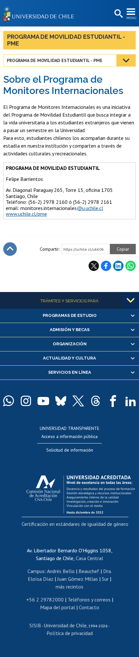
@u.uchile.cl (90, 208)
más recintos (69, 586)
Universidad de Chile (65, 625)
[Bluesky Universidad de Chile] (61, 401)
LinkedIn (118, 266)
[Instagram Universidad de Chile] (26, 401)
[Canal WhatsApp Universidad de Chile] (8, 401)
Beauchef (89, 571)
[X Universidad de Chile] (78, 401)
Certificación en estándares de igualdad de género (75, 524)
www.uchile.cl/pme (26, 214)
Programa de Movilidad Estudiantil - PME (66, 40)
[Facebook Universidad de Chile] (113, 401)
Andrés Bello (61, 571)
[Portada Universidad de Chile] (40, 13)
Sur (105, 579)
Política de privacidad (70, 633)
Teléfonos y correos (89, 599)
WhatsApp (130, 266)
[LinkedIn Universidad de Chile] (131, 401)
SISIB (35, 625)
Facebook (106, 266)
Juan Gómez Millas (77, 579)
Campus (36, 571)
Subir (10, 249)
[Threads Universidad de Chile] (96, 401)
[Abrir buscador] (118, 13)
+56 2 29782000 (45, 599)
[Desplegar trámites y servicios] (130, 300)
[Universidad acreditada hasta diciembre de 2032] (81, 493)
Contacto (89, 607)
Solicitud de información (69, 450)
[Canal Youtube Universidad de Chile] (43, 401)
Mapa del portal (57, 607)
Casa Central (89, 558)
